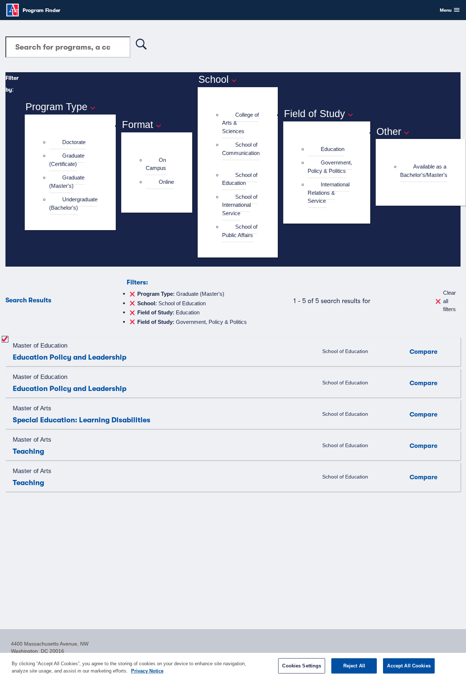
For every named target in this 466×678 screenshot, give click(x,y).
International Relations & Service (329, 192)
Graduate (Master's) (66, 181)
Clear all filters (449, 301)
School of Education (239, 179)
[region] (233, 665)
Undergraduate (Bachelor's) (73, 203)
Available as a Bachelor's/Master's (423, 170)
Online (166, 182)
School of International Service (239, 205)
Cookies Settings (301, 666)
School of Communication (241, 149)
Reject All (354, 666)
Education (332, 149)
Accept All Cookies (408, 666)
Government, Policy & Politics (330, 166)
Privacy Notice (147, 670)
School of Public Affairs (239, 231)
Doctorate (74, 142)
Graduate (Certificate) (66, 159)
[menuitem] (73, 142)
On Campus (156, 164)
